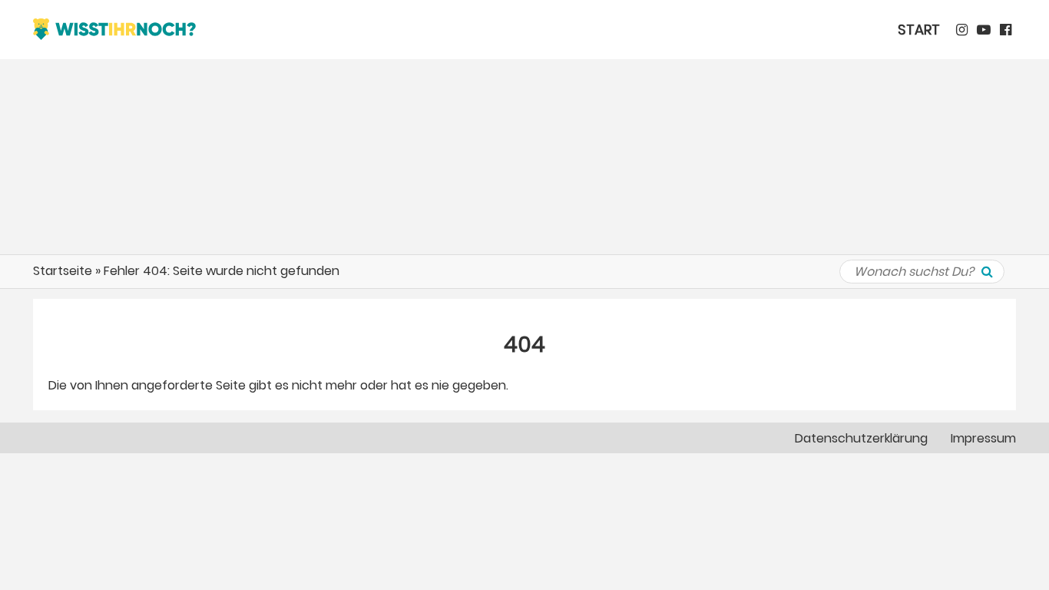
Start (919, 29)
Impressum (983, 438)
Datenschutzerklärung (861, 438)
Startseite (62, 271)
